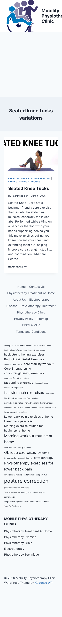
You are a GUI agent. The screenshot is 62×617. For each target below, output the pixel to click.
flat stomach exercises (24, 392)
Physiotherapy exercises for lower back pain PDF (25, 475)
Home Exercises (40, 178)
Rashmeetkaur (20, 195)
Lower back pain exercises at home (28, 416)
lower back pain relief (19, 421)
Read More (17, 266)
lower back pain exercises (15, 412)
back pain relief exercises (15, 350)
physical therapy (25, 458)
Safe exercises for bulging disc (18, 492)
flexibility (50, 393)
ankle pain (8, 346)
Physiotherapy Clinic (31, 312)
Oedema (43, 453)
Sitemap (42, 319)
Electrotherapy (39, 299)
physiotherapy (43, 457)
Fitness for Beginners (13, 388)
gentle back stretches (13, 403)
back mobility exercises (25, 346)
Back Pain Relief (44, 346)
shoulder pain (39, 492)
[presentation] (31, 155)
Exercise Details (18, 178)
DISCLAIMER (31, 325)
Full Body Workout (31, 398)
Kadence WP (44, 582)
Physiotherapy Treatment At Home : (29, 531)
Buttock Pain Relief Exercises (24, 359)
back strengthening (36, 350)
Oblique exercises (20, 452)
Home (21, 286)
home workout (46, 403)
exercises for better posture (16, 378)
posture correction (26, 481)
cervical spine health (13, 364)
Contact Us (37, 286)
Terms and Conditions (31, 331)
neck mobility (10, 447)
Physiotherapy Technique (21, 554)
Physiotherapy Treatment (38, 306)
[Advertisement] (31, 64)
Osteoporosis (10, 458)
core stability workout (39, 364)
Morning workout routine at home (28, 439)
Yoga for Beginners (12, 506)
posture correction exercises (16, 488)
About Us (19, 299)
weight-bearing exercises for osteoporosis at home (26, 501)
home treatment (32, 403)
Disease (11, 306)
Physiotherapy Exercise (20, 537)
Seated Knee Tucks (29, 188)
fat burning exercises (18, 382)
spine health (9, 497)
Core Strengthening (17, 368)
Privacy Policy (23, 319)
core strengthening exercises (24, 373)
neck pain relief (24, 447)
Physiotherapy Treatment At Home (31, 293)
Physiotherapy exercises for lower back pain (28, 466)
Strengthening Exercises (24, 181)
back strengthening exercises (24, 354)
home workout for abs (13, 407)
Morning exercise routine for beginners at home (23, 428)
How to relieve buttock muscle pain (40, 407)
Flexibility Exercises (13, 398)
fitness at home (41, 383)
